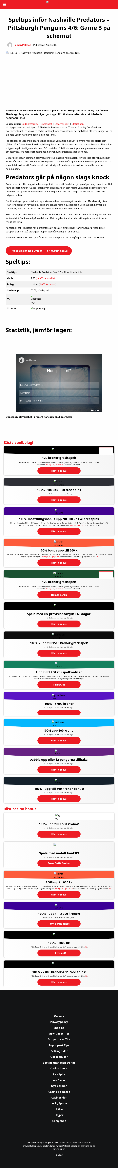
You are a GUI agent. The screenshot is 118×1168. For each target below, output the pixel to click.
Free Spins (59, 1074)
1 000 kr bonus (48, 284)
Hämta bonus (59, 594)
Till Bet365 (59, 684)
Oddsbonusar (59, 1056)
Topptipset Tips (59, 1045)
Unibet (59, 1109)
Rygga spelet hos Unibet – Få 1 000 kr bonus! (39, 250)
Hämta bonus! (59, 470)
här (97, 557)
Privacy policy (59, 1022)
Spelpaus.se (59, 465)
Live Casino (59, 1080)
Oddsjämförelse (30, 124)
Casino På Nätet (59, 1091)
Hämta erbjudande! (59, 923)
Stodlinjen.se (50, 465)
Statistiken (78, 124)
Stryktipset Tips (59, 1033)
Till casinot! (59, 953)
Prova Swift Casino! (59, 863)
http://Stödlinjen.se (77, 525)
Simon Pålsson (23, 45)
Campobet (59, 1121)
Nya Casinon (59, 1086)
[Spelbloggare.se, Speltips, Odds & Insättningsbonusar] (59, 4)
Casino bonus (59, 1068)
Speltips (59, 1028)
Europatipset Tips (59, 1039)
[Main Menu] (5, 4)
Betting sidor (59, 1051)
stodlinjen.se (46, 557)
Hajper (59, 1115)
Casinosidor (59, 1097)
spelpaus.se (55, 557)
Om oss (59, 1016)
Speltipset (46, 124)
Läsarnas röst (62, 124)
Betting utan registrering (59, 1062)
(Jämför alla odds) (45, 278)
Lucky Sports (59, 1103)
